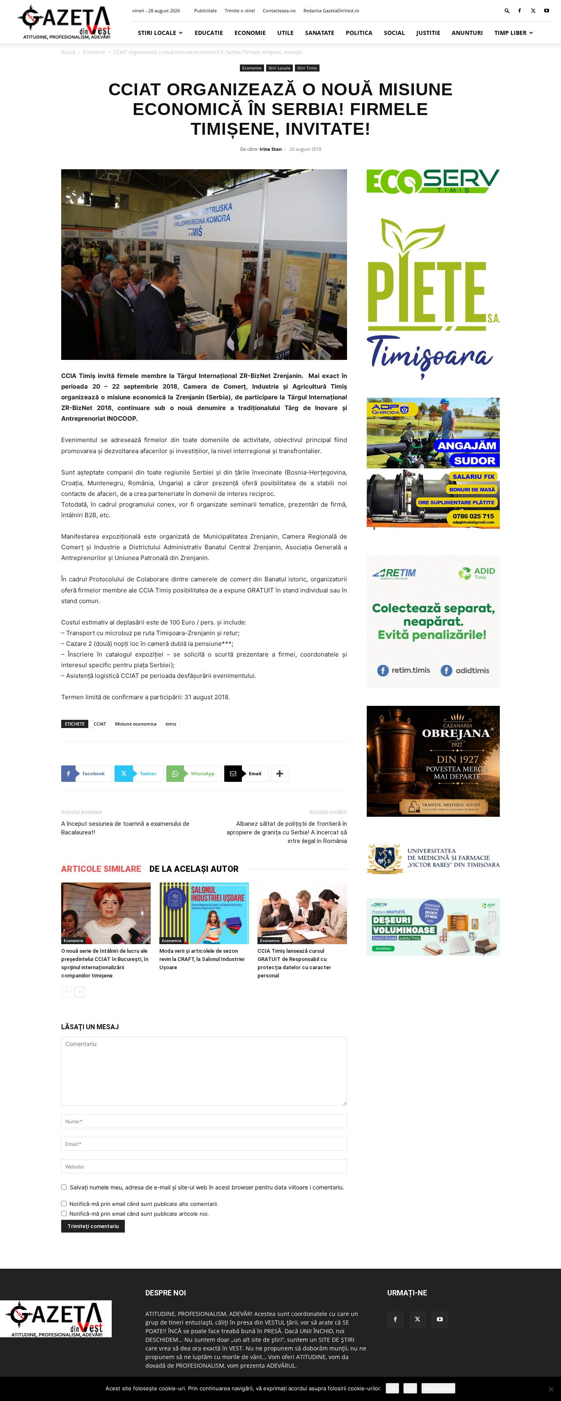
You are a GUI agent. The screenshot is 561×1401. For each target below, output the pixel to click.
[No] (551, 1389)
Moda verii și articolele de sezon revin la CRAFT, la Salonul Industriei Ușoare (201, 959)
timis (171, 724)
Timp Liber (510, 33)
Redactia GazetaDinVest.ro (331, 10)
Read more (438, 1388)
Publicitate (205, 10)
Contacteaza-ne (279, 10)
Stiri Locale (157, 33)
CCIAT (100, 724)
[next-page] (79, 992)
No (410, 1388)
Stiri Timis (307, 68)
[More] (280, 773)
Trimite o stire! (240, 10)
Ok (392, 1388)
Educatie (209, 33)
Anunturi (467, 33)
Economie (250, 33)
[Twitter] (533, 10)
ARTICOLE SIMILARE (101, 869)
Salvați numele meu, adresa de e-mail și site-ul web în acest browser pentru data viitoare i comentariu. (207, 1187)
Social (394, 33)
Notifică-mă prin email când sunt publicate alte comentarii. (143, 1204)
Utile (285, 33)
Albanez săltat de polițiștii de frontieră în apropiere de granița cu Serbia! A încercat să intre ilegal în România (287, 832)
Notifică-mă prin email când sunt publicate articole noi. (139, 1213)
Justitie (428, 33)
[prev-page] (66, 992)
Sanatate (319, 33)
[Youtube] (546, 10)
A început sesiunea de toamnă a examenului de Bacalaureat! (125, 828)
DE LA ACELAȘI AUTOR (194, 869)
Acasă (68, 51)
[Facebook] (519, 10)
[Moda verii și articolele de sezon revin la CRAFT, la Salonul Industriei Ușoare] (204, 913)
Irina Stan (271, 149)
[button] (507, 10)
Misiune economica (135, 724)
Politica (359, 33)
